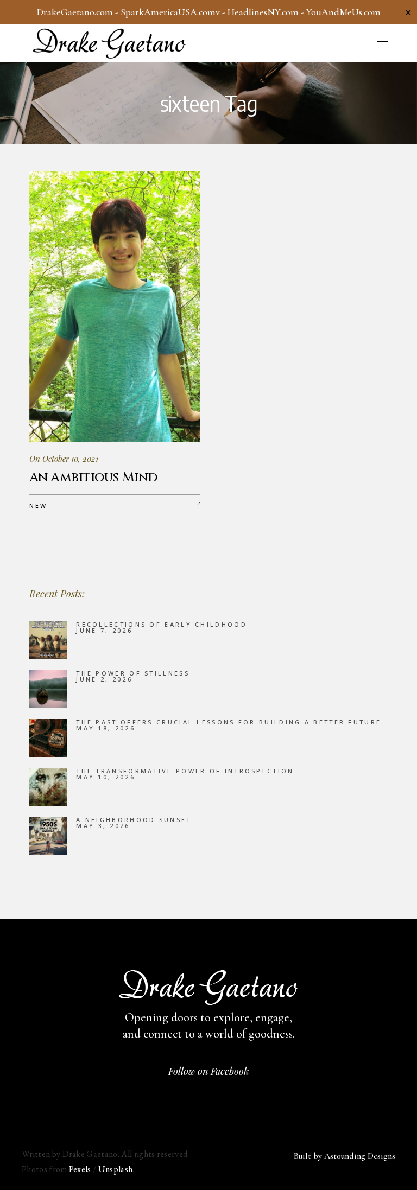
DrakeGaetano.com (75, 12)
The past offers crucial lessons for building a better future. (230, 722)
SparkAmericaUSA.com (168, 12)
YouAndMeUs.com (343, 12)
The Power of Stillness (132, 673)
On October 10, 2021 (63, 458)
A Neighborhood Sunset (133, 820)
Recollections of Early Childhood (161, 624)
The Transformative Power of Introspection (185, 771)
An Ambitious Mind (93, 477)
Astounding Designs (359, 1155)
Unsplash (115, 1169)
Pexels (80, 1169)
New (38, 505)
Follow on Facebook (208, 1071)
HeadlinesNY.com (263, 12)
